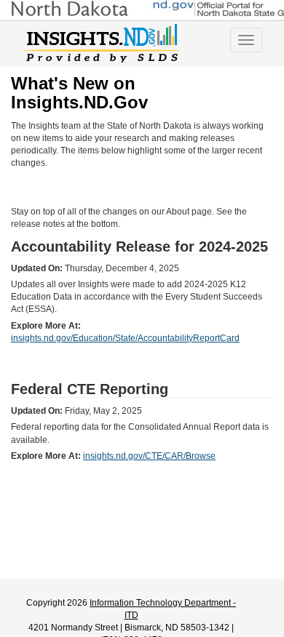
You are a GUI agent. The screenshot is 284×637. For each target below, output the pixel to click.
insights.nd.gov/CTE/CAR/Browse (149, 456)
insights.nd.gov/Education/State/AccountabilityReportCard (125, 338)
